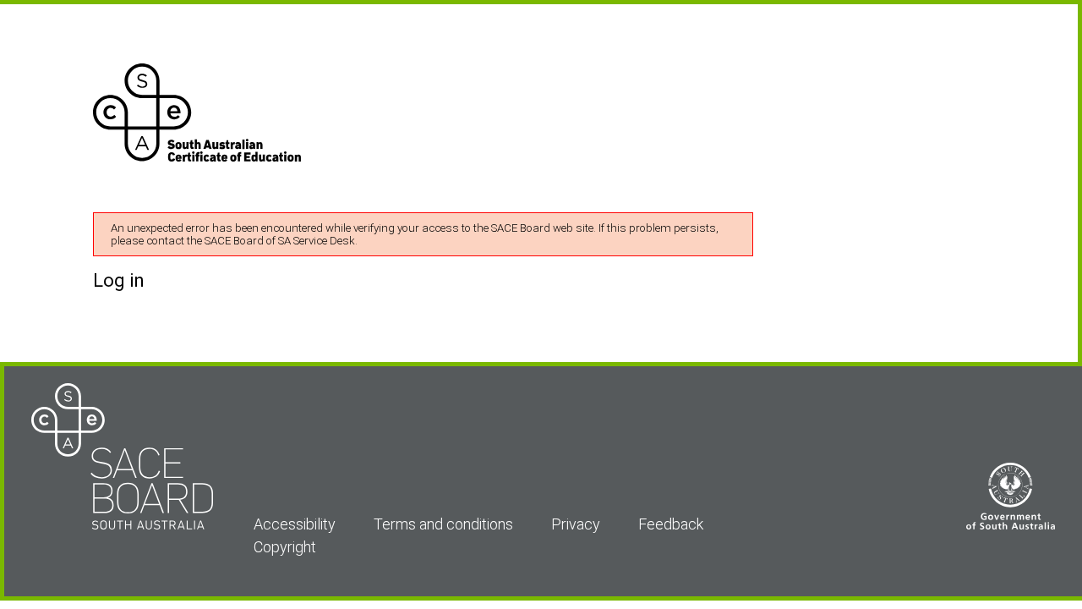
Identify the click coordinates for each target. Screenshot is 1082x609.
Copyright (285, 547)
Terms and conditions (443, 524)
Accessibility (295, 524)
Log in (119, 280)
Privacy (575, 524)
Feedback (670, 524)
